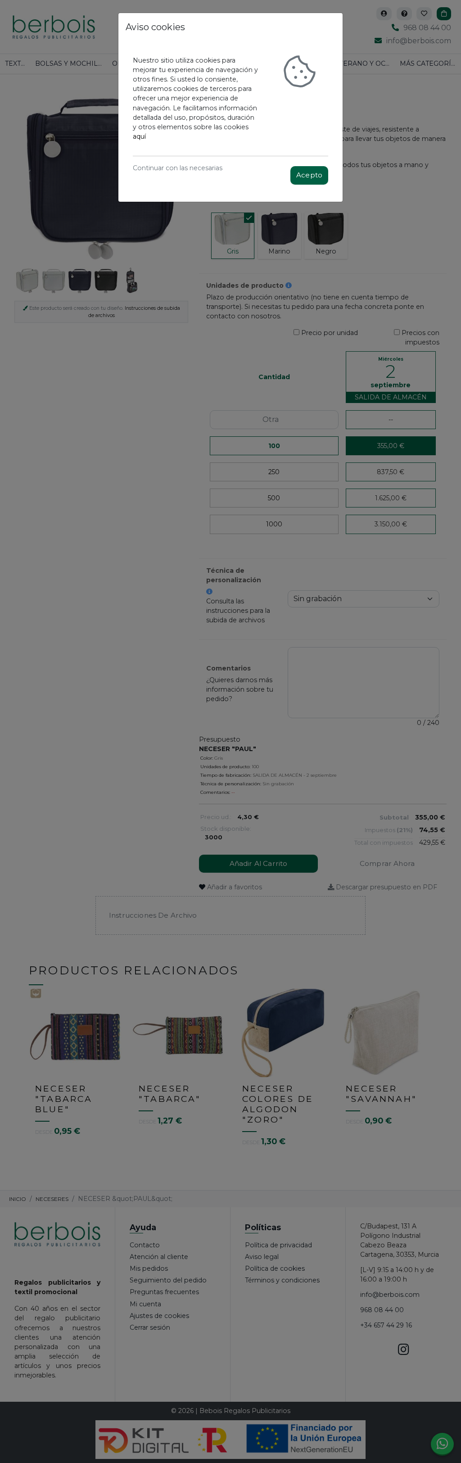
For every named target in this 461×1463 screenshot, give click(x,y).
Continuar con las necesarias (177, 168)
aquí (139, 136)
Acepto (309, 175)
